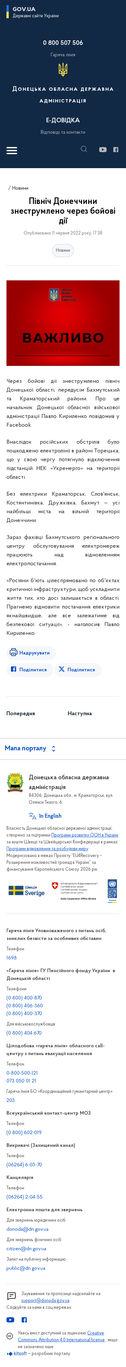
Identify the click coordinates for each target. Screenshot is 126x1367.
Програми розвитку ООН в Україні (84, 835)
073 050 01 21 (21, 1081)
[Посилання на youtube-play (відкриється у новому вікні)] (103, 150)
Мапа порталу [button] (26, 748)
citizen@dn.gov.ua (26, 1249)
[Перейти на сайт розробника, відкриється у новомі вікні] (16, 1353)
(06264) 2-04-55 (24, 1197)
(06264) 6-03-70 (24, 1165)
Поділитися (33, 670)
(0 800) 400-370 (24, 1013)
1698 (11, 958)
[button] (85, 149)
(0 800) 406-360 (24, 1006)
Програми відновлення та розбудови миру (47, 849)
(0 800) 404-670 (24, 1033)
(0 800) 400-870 (24, 998)
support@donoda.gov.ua (45, 1300)
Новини (20, 188)
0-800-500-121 (22, 1073)
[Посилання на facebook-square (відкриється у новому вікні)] (115, 150)
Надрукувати (34, 653)
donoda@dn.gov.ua (27, 1229)
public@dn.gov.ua (25, 1268)
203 (10, 1100)
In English (50, 816)
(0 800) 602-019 (24, 1132)
